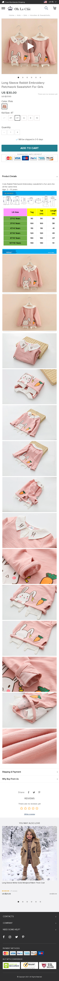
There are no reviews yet (47, 94)
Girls (25, 15)
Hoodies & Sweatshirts (40, 15)
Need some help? (11, 929)
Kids (19, 15)
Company (7, 923)
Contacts (8, 916)
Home (11, 15)
